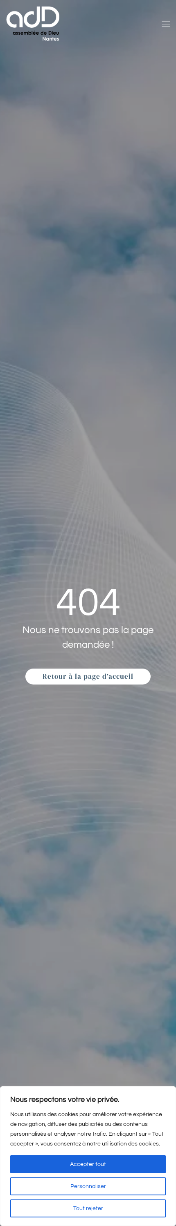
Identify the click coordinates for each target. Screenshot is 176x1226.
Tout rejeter (88, 1208)
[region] (88, 1156)
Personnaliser (88, 1186)
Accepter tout (88, 1164)
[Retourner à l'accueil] (32, 24)
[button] (166, 24)
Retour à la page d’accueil (88, 676)
